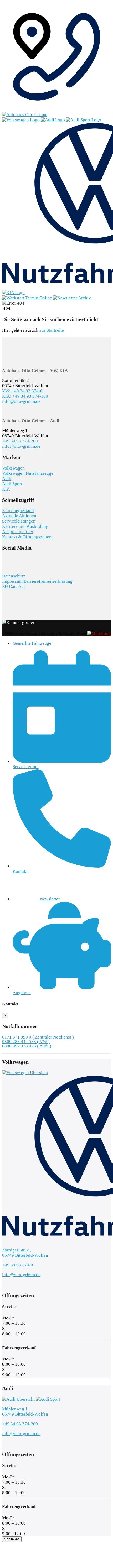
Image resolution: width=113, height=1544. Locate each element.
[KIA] (13, 292)
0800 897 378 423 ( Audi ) (26, 1046)
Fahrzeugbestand (18, 510)
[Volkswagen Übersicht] (21, 119)
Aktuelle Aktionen (19, 515)
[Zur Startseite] (24, 114)
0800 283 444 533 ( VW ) (26, 1041)
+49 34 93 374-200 (20, 441)
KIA (6, 489)
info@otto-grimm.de (21, 401)
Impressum (12, 581)
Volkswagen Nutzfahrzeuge (27, 473)
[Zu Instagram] (8, 565)
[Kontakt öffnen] (56, 109)
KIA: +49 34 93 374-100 (25, 396)
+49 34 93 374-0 (17, 1265)
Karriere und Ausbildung (25, 526)
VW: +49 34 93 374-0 (22, 390)
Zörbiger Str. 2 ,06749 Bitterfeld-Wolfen (25, 1253)
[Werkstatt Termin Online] (27, 297)
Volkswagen (13, 468)
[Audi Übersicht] (53, 119)
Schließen (11, 1539)
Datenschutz (13, 575)
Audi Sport (12, 483)
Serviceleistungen (18, 521)
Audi (6, 478)
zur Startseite (51, 330)
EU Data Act (13, 586)
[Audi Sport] (83, 119)
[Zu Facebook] (4, 565)
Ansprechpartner (17, 531)
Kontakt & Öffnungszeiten (27, 536)
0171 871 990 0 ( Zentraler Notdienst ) (38, 1037)
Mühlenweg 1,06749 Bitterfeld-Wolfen (25, 1411)
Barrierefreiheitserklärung (48, 581)
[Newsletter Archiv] (72, 297)
